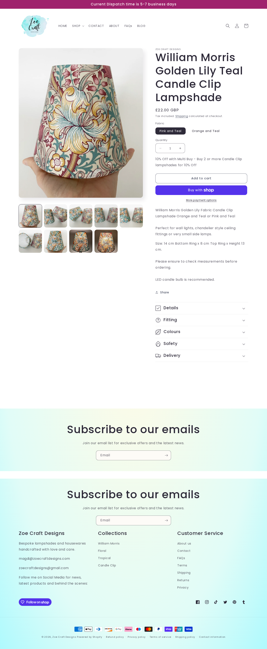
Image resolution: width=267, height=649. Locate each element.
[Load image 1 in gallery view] (30, 216)
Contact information (212, 637)
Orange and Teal (206, 131)
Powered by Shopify (89, 637)
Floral (102, 551)
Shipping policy (185, 637)
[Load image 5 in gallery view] (131, 216)
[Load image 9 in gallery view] (106, 241)
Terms (182, 565)
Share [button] (164, 292)
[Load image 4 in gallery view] (106, 216)
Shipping (181, 116)
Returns (183, 580)
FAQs (181, 558)
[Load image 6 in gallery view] (30, 241)
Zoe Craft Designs (64, 637)
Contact (183, 551)
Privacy (183, 587)
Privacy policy (137, 637)
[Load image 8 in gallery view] (80, 241)
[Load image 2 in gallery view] (55, 216)
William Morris (109, 543)
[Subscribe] (166, 455)
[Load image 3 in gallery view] (80, 216)
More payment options (201, 200)
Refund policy (115, 637)
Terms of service (160, 637)
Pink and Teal (170, 131)
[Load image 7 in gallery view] (55, 241)
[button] (78, 25)
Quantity (161, 140)
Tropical (104, 558)
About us (184, 543)
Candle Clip (107, 565)
